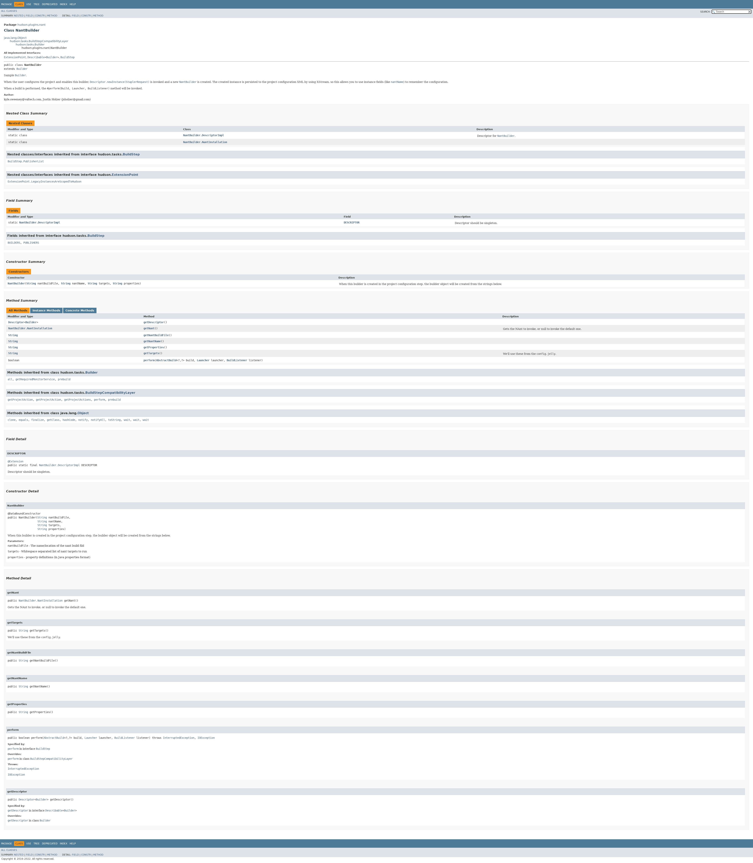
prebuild (64, 379)
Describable (36, 57)
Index (63, 4)
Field (29, 15)
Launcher (203, 360)
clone (11, 419)
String (31, 283)
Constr (40, 15)
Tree (37, 4)
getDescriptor (154, 322)
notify (83, 419)
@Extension (15, 461)
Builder (51, 57)
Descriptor (16, 322)
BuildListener (237, 360)
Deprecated (49, 4)
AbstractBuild (166, 360)
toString (114, 419)
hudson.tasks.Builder (30, 44)
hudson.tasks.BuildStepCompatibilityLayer (39, 41)
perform (149, 360)
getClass (53, 419)
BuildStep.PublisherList (26, 161)
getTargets (151, 353)
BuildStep (67, 57)
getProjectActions (77, 399)
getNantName (152, 341)
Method (52, 15)
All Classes (9, 11)
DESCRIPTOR (351, 222)
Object (83, 413)
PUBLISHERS (31, 242)
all (10, 379)
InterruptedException (178, 737)
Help (73, 4)
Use (28, 4)
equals (23, 419)
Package (6, 4)
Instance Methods (46, 310)
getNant (149, 328)
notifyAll (98, 419)
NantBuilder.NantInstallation (205, 142)
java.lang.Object (15, 37)
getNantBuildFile (156, 335)
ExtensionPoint (15, 57)
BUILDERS (14, 242)
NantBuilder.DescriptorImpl (203, 135)
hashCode (69, 419)
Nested (19, 15)
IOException (206, 737)
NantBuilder (16, 283)
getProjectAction (20, 399)
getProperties (154, 347)
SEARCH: (705, 11)
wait (127, 419)
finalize (37, 419)
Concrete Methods (79, 310)
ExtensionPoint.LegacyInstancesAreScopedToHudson (44, 181)
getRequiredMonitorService (35, 379)
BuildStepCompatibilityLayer (110, 393)
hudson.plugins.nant (31, 24)
